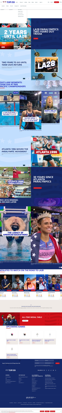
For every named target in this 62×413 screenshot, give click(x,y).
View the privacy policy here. (12, 412)
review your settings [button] (23, 307)
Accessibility (11, 402)
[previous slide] (26, 78)
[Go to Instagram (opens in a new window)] (49, 370)
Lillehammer (21, 16)
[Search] (61, 2)
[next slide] (28, 78)
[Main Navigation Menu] (1, 2)
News (29, 2)
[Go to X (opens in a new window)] (46, 370)
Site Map (34, 402)
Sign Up (57, 363)
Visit (48, 2)
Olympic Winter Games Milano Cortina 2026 (50, 384)
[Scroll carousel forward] (61, 134)
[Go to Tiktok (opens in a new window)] (51, 370)
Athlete (8, 379)
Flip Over (9, 290)
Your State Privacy (40, 402)
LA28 (16, 2)
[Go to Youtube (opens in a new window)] (53, 370)
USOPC (34, 389)
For (33, 386)
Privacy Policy (44, 365)
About (33, 379)
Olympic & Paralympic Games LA (50, 388)
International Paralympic (50, 379)
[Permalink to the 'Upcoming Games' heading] (25, 326)
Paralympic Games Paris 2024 (49, 382)
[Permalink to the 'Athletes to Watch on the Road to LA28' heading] (44, 270)
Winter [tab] (7, 5)
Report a (8, 382)
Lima (3, 9)
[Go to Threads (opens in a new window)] (55, 370)
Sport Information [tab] (23, 5)
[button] (38, 77)
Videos (33, 2)
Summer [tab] (3, 5)
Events (36, 2)
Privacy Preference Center (48, 402)
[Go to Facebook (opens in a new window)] (44, 370)
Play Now (35, 38)
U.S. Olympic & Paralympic (11, 381)
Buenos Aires (21, 14)
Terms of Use (48, 365)
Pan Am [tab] (11, 5)
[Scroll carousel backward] (59, 134)
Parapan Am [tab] (17, 5)
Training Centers (34, 382)
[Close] (61, 411)
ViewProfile (2, 290)
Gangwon (20, 11)
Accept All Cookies (52, 411)
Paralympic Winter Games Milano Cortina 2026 (50, 386)
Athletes (25, 2)
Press (34, 383)
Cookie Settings (42, 411)
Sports (41, 2)
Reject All (47, 411)
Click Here (24, 320)
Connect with (21, 382)
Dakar (20, 9)
